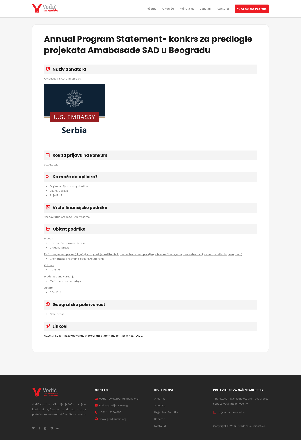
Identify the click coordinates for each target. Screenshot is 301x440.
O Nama (159, 398)
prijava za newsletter (232, 412)
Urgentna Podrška (166, 412)
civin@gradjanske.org (113, 405)
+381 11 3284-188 (110, 412)
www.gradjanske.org (112, 419)
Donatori (159, 419)
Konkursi (160, 425)
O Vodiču (160, 405)
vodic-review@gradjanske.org (118, 398)
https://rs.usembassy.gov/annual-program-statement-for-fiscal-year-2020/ (94, 335)
